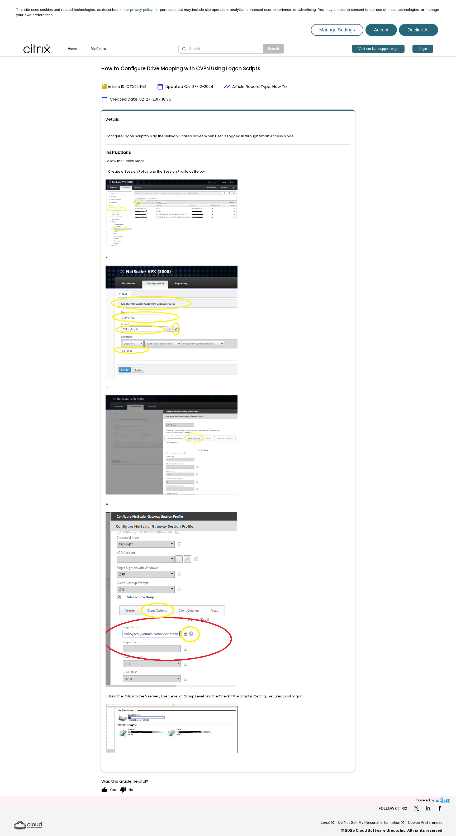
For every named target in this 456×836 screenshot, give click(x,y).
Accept (381, 29)
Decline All (418, 29)
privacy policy (141, 9)
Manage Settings (337, 29)
